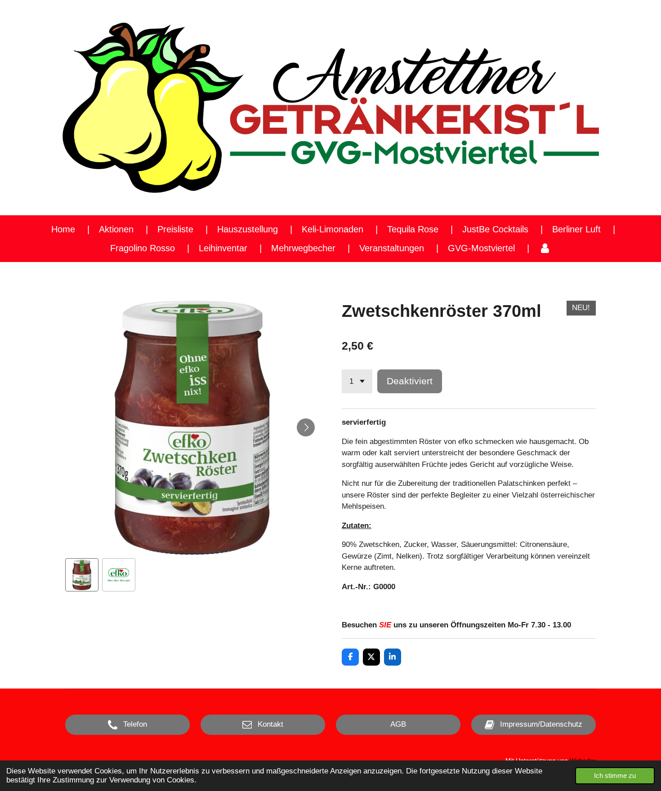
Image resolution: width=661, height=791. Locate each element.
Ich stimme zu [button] (615, 775)
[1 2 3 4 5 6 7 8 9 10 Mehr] (357, 381)
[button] (81, 574)
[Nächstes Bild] (306, 427)
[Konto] (544, 248)
